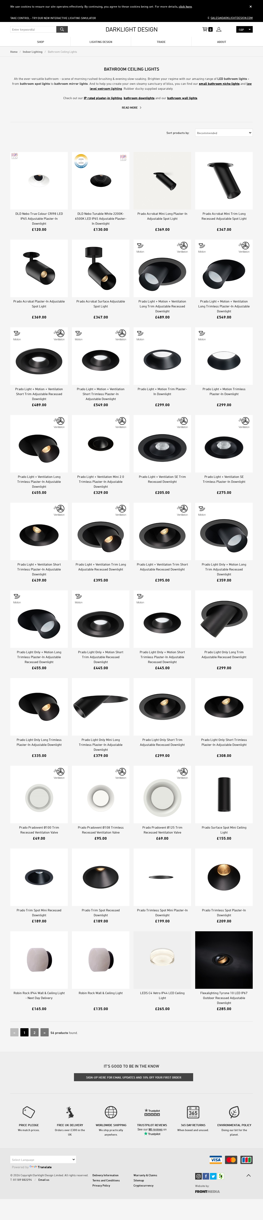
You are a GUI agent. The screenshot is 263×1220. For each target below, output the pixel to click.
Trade (161, 42)
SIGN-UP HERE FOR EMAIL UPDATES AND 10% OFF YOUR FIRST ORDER (133, 1077)
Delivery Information (105, 1175)
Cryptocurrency (143, 1185)
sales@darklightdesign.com (232, 18)
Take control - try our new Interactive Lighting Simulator (53, 18)
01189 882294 (22, 1179)
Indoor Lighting (33, 51)
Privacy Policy (101, 1185)
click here (185, 6)
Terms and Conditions (106, 1180)
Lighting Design (101, 42)
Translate (45, 1167)
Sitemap (139, 1180)
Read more (130, 107)
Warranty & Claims (145, 1175)
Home (13, 51)
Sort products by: (177, 133)
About (221, 42)
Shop (40, 42)
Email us (43, 1179)
